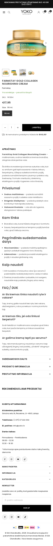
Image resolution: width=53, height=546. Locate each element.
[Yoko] (26, 12)
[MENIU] (4, 12)
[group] (26, 43)
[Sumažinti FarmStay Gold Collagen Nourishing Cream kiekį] (5, 127)
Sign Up (26, 508)
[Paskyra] (38, 12)
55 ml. (7, 113)
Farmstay (6, 88)
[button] (46, 43)
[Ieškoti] (9, 12)
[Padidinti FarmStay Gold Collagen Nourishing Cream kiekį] (18, 127)
